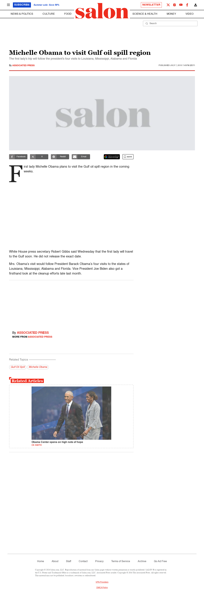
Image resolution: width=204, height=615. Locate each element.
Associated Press (23, 65)
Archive (142, 561)
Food (68, 14)
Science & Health (144, 14)
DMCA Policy (102, 588)
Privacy (99, 561)
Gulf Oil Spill (18, 367)
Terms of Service (120, 561)
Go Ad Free (160, 561)
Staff (68, 561)
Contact (83, 561)
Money (171, 14)
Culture (49, 14)
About (55, 561)
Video (189, 14)
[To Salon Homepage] (102, 11)
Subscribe (22, 5)
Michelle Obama (38, 367)
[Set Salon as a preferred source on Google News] (112, 156)
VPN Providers (102, 582)
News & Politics (22, 14)
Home (40, 561)
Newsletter (151, 5)
